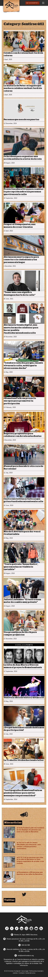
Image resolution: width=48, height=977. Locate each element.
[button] (32, 3)
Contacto (21, 973)
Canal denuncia (30, 973)
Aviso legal (25, 971)
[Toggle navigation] (43, 3)
